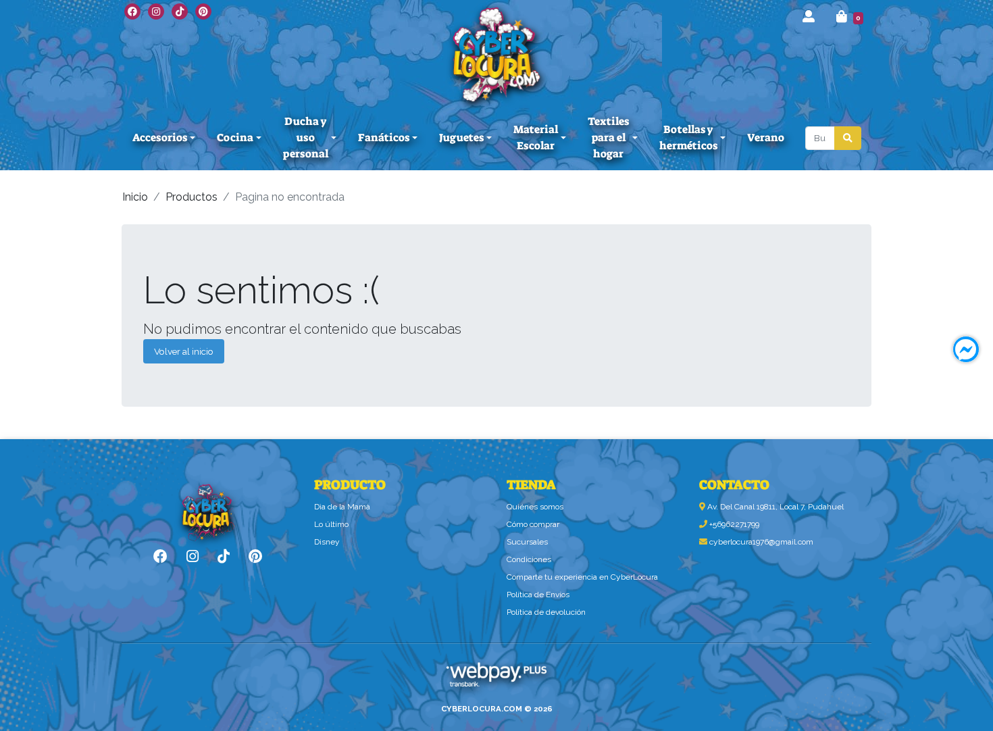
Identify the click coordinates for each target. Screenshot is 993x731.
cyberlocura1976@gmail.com (760, 542)
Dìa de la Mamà (342, 506)
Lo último (331, 524)
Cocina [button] (235, 137)
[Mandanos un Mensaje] (965, 349)
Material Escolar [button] (535, 137)
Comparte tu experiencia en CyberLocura (582, 577)
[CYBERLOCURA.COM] (496, 54)
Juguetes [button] (461, 137)
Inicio (135, 197)
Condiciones (529, 559)
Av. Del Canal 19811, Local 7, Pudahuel (774, 506)
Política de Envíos (538, 594)
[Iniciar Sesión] (808, 16)
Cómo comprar (533, 524)
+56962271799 (733, 524)
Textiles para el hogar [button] (608, 137)
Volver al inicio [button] (183, 351)
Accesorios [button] (159, 137)
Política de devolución (546, 612)
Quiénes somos (535, 506)
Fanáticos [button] (383, 137)
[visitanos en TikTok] (180, 11)
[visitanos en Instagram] (156, 11)
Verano (765, 137)
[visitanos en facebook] (132, 11)
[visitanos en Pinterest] (203, 11)
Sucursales (527, 542)
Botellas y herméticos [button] (688, 137)
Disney (327, 542)
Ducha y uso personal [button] (305, 137)
